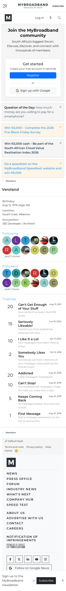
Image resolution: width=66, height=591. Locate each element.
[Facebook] (10, 559)
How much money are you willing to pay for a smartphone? (29, 112)
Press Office (19, 479)
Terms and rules (14, 446)
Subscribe (46, 580)
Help (48, 446)
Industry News (22, 489)
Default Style (15, 441)
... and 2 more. (11, 256)
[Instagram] (45, 559)
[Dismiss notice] (60, 107)
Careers (15, 528)
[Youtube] (36, 559)
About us (16, 513)
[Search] (59, 18)
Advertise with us (25, 518)
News (12, 473)
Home (8, 450)
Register (33, 75)
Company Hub (20, 499)
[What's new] (50, 18)
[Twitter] (19, 559)
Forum (13, 484)
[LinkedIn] (28, 559)
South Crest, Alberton (16, 214)
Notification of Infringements (22, 538)
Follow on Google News (32, 568)
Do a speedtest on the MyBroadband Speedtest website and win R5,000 (32, 168)
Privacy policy (34, 446)
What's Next (19, 494)
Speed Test (17, 505)
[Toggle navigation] (4, 5)
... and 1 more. (10, 289)
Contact (15, 523)
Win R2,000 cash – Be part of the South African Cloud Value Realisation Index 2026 (28, 148)
